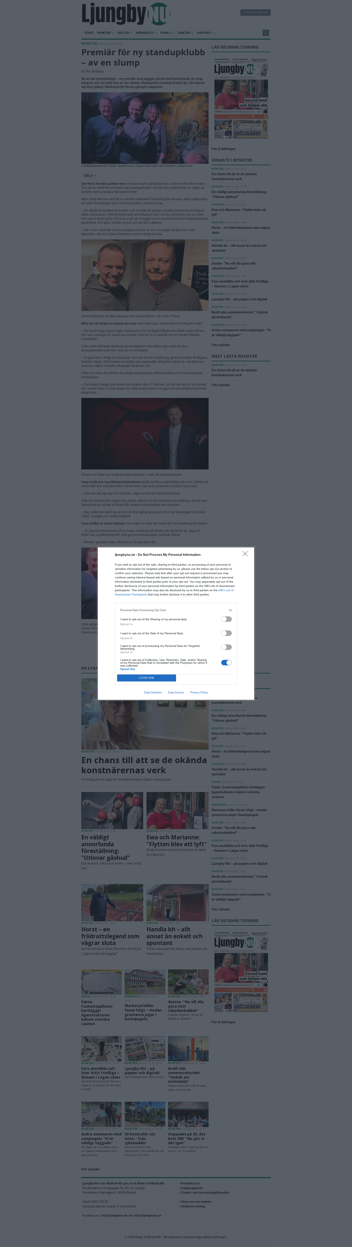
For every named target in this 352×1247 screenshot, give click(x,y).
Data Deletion (153, 692)
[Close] (246, 555)
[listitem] (176, 610)
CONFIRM (146, 677)
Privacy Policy (199, 692)
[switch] (226, 619)
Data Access (176, 692)
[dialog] (176, 623)
